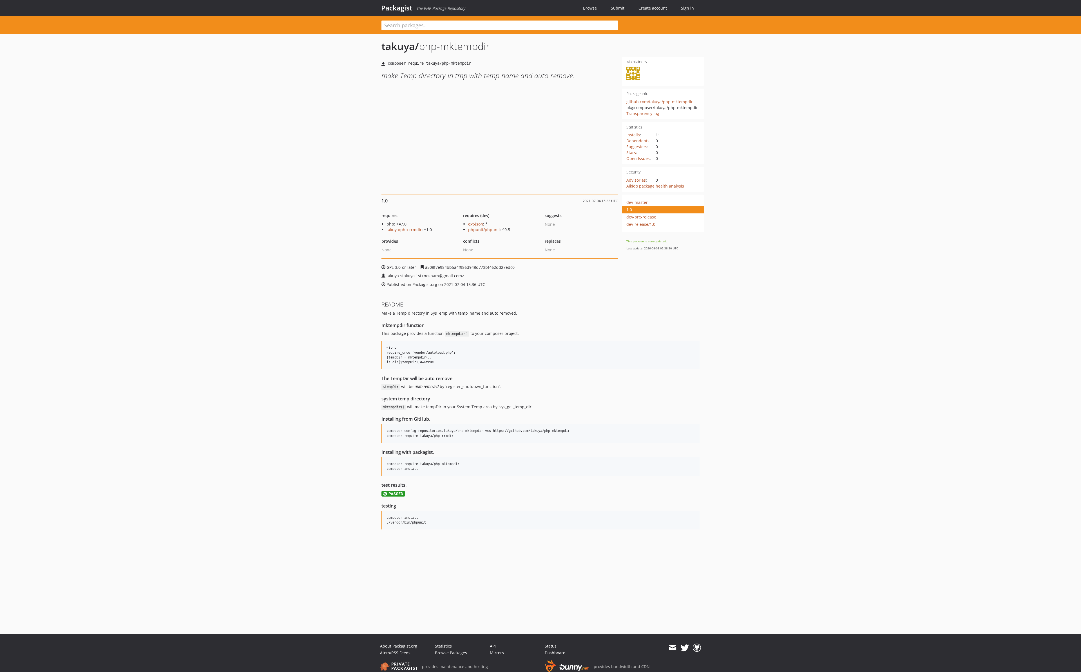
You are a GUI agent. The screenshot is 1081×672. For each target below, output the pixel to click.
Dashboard (555, 652)
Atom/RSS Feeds (395, 652)
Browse (590, 8)
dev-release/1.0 (640, 224)
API (493, 646)
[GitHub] (697, 648)
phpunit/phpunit (484, 229)
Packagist (396, 7)
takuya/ (400, 46)
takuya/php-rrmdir (404, 229)
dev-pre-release (641, 217)
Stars (631, 152)
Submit (617, 8)
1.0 (629, 209)
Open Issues (638, 158)
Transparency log (642, 113)
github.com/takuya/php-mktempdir (659, 101)
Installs (633, 134)
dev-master (637, 202)
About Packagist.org (398, 646)
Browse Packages (451, 652)
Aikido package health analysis (655, 186)
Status (551, 646)
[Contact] (672, 648)
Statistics (443, 646)
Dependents (637, 140)
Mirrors (497, 652)
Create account (652, 8)
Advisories (636, 180)
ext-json (475, 224)
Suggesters (636, 146)
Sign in (687, 8)
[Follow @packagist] (685, 648)
